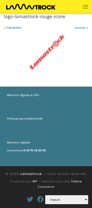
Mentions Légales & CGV (23, 95)
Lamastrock (26, 150)
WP (34, 181)
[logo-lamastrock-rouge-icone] (46, 52)
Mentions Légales (18, 142)
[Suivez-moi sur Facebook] (40, 199)
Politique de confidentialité (24, 118)
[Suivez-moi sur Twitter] (30, 199)
